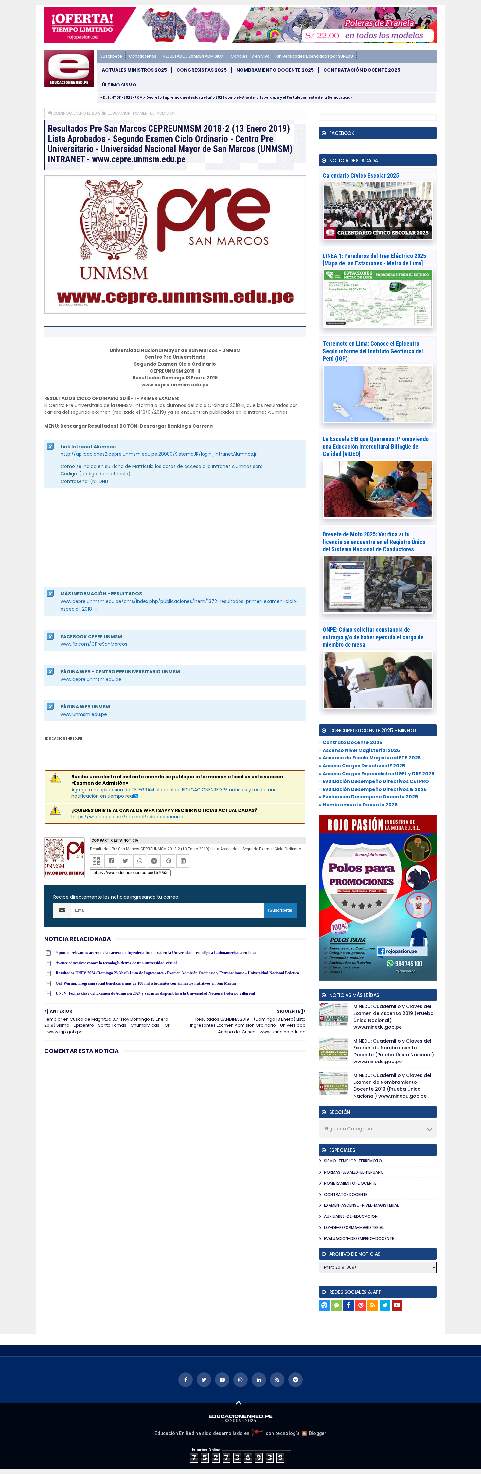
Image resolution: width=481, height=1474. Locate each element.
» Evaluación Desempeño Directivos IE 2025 (373, 789)
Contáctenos (142, 56)
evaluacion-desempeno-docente (359, 1238)
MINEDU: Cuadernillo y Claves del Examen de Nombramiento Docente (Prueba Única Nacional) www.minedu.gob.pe (393, 1051)
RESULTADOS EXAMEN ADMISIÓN (193, 56)
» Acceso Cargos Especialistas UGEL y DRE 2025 (376, 773)
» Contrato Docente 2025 (350, 742)
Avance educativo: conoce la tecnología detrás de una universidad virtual (116, 963)
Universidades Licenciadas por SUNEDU (314, 56)
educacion (119, 113)
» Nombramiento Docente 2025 (358, 804)
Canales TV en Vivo (250, 56)
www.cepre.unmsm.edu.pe (91, 679)
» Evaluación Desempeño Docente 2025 (368, 797)
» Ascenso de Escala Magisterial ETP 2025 (370, 758)
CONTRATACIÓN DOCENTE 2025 (361, 70)
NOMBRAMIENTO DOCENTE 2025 (275, 70)
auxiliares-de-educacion (351, 1216)
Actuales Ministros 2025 (134, 70)
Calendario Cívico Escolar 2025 (361, 175)
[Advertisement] (175, 538)
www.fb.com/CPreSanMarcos (94, 644)
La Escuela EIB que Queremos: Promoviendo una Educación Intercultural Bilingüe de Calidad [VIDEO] (376, 446)
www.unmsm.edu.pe (84, 714)
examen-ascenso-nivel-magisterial (361, 1205)
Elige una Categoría (348, 1128)
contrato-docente (345, 1194)
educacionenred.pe (63, 738)
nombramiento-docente (350, 1183)
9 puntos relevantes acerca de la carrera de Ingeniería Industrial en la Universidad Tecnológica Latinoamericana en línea (156, 952)
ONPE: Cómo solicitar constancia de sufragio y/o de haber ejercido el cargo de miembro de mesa (373, 637)
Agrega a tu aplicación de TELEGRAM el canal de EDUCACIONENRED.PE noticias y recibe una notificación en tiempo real (174, 792)
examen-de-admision (154, 113)
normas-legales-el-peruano (354, 1172)
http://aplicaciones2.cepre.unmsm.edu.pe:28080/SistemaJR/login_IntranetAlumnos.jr (159, 454)
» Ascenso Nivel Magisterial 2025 (359, 750)
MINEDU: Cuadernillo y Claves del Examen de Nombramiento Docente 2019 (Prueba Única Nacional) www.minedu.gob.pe (392, 1085)
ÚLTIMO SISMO (119, 85)
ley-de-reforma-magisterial (354, 1227)
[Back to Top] (238, 1402)
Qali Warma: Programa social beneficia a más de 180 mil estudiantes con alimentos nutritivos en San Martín (146, 983)
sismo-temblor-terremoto (353, 1161)
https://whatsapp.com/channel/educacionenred (128, 817)
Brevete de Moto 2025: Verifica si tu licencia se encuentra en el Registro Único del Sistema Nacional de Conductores (374, 542)
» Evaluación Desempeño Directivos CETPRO (374, 781)
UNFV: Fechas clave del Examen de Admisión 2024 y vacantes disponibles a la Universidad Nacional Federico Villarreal (155, 993)
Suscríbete (111, 56)
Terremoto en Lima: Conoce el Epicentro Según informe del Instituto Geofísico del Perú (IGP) (373, 351)
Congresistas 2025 (201, 70)
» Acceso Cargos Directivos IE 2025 (362, 765)
